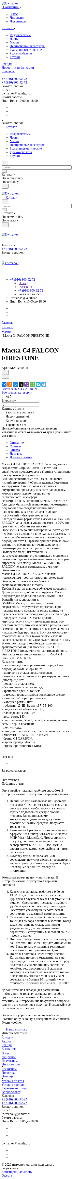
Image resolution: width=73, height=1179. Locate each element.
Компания (9, 1048)
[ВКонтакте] (4, 384)
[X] (21, 384)
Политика (8, 1072)
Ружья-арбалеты (21, 53)
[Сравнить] (5, 376)
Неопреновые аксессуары (27, 46)
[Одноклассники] (9, 384)
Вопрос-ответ (11, 1092)
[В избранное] (5, 372)
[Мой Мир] (15, 384)
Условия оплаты (13, 1081)
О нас (14, 14)
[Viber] (26, 384)
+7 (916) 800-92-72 (14, 78)
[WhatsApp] (32, 384)
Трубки (15, 57)
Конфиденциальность (17, 1172)
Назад (23, 283)
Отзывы (15, 446)
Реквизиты (9, 1069)
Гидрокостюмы (20, 35)
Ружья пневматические (26, 49)
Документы (18, 21)
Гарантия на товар (14, 1088)
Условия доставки (14, 1084)
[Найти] (5, 186)
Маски (14, 42)
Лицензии (17, 17)
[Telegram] (43, 384)
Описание (17, 442)
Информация (11, 1064)
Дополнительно (21, 457)
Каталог (7, 1037)
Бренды (7, 1045)
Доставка (16, 453)
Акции (6, 1041)
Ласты (14, 38)
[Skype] (38, 384)
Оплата (15, 450)
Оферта (7, 1175)
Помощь (7, 1076)
